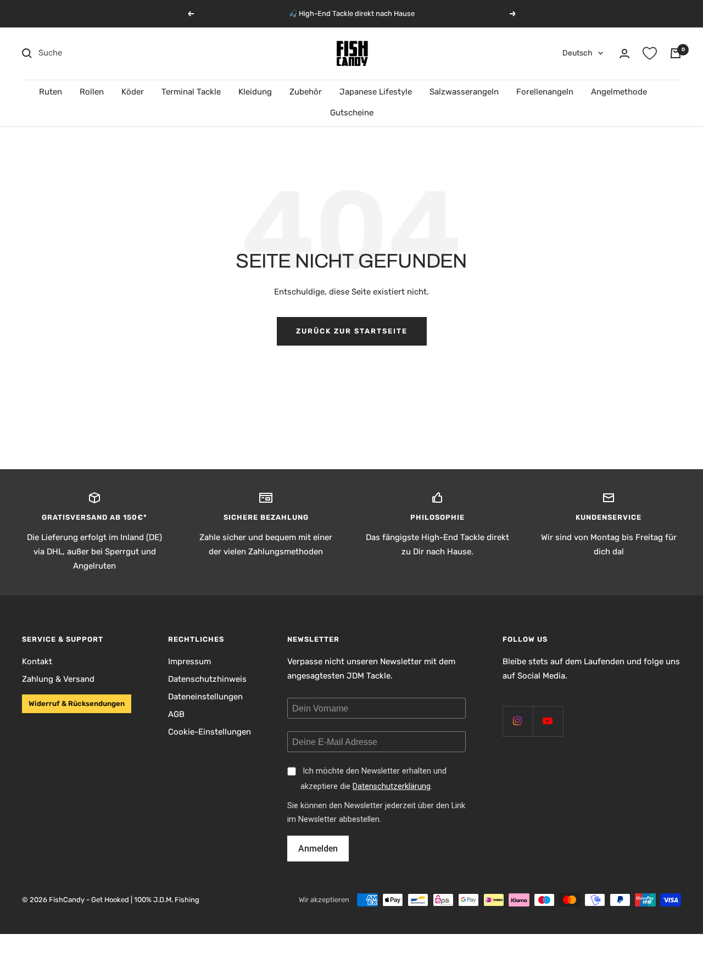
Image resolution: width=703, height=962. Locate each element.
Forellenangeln (544, 92)
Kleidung (255, 92)
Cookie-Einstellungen (209, 732)
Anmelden (318, 848)
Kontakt (37, 661)
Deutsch (577, 53)
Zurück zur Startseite (352, 331)
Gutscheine (351, 113)
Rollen (92, 92)
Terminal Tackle (191, 92)
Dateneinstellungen (205, 697)
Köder (132, 92)
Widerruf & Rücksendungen (77, 703)
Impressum (189, 661)
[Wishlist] (650, 53)
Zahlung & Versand (58, 679)
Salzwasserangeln (464, 92)
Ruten (50, 92)
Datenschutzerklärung (392, 786)
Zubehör (305, 92)
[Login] (624, 53)
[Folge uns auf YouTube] (548, 721)
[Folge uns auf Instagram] (518, 721)
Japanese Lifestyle (375, 92)
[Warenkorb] (675, 53)
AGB (176, 714)
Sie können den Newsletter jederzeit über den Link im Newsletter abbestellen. (376, 812)
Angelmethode (619, 92)
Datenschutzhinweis (207, 679)
